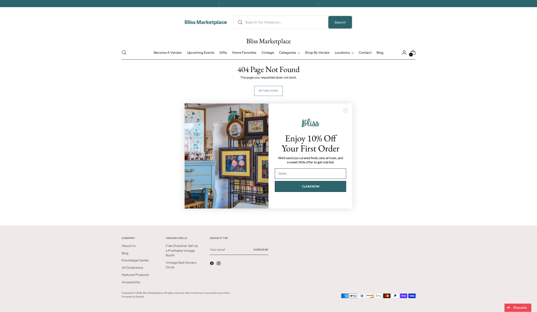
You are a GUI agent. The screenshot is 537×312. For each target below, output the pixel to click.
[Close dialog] (345, 110)
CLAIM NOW (310, 186)
